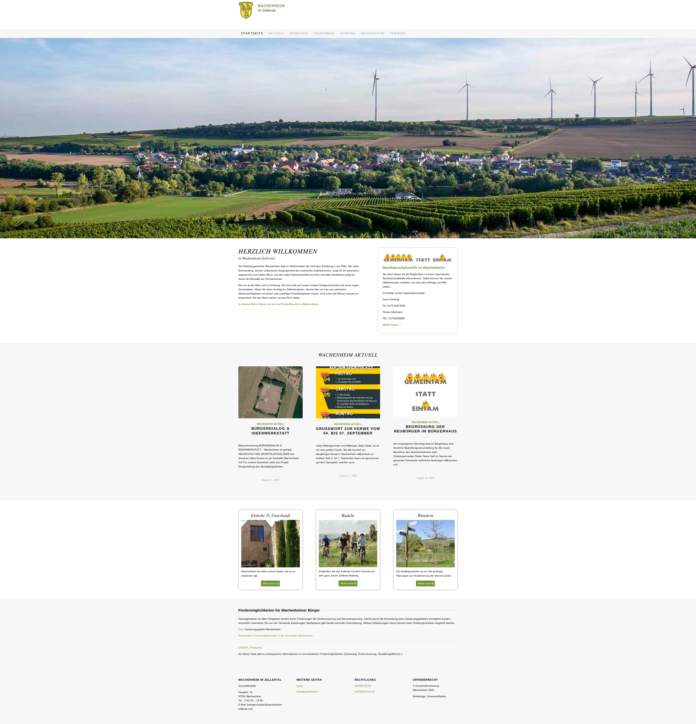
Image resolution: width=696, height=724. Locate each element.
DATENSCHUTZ (365, 691)
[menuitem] (252, 33)
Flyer (241, 629)
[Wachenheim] (265, 14)
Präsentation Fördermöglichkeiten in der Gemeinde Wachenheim (275, 635)
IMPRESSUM (363, 685)
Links (300, 685)
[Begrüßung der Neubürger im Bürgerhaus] (425, 391)
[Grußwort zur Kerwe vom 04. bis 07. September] (348, 392)
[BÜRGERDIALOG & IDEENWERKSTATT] (270, 392)
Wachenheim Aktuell (270, 424)
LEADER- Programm (250, 647)
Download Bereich (307, 691)
